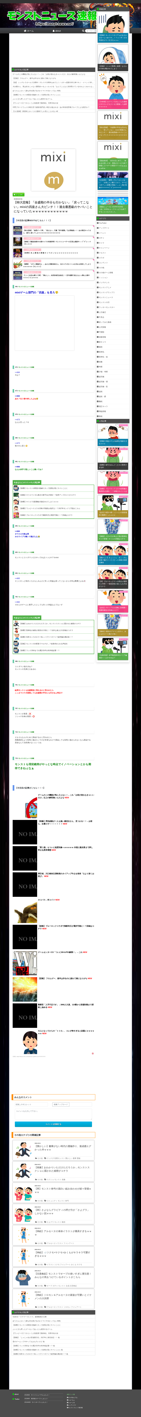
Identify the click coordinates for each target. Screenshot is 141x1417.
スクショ (50, 1179)
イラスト (59, 1243)
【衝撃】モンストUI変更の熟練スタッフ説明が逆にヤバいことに (37, 95)
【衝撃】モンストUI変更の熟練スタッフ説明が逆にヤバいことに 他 (38, 1350)
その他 (40, 1158)
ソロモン (67, 1307)
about (17, 1394)
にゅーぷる (71, 1402)
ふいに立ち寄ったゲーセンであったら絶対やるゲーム (32, 99)
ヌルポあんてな (72, 1397)
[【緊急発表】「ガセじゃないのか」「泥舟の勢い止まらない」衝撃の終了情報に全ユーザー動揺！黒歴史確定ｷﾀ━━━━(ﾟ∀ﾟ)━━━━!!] (113, 191)
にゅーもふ (71, 1400)
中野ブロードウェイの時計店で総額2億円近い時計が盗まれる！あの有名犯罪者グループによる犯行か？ (51, 107)
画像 (63, 1179)
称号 (67, 1201)
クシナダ (50, 1158)
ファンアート (69, 1243)
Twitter (17, 1399)
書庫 (74, 1158)
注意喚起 (73, 1286)
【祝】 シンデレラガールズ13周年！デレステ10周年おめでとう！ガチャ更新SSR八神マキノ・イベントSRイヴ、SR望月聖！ (59, 82)
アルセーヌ (51, 1243)
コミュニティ (52, 1201)
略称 (63, 1222)
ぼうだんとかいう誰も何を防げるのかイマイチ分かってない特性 (37, 91)
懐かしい (68, 1158)
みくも (73, 1264)
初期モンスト (59, 1158)
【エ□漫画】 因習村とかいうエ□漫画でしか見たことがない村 (35, 111)
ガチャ (55, 1286)
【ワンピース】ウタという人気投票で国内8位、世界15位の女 (35, 103)
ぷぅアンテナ (72, 1405)
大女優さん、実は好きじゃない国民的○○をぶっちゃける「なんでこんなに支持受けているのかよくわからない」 (54, 86)
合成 (67, 1286)
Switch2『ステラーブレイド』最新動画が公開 (29, 1317)
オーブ (49, 1286)
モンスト (57, 1179)
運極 (78, 1158)
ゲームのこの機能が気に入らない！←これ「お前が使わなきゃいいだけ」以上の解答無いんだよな (49, 74)
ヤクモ (79, 1264)
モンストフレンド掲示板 (75, 1407)
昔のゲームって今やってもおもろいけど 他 (29, 1341)
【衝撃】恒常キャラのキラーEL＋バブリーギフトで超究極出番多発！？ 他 (40, 1354)
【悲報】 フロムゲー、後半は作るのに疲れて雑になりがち (34, 78)
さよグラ (50, 1222)
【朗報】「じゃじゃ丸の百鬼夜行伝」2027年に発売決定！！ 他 (36, 1337)
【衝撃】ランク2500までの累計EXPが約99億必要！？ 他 (34, 1346)
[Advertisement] (53, 51)
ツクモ (57, 1264)
